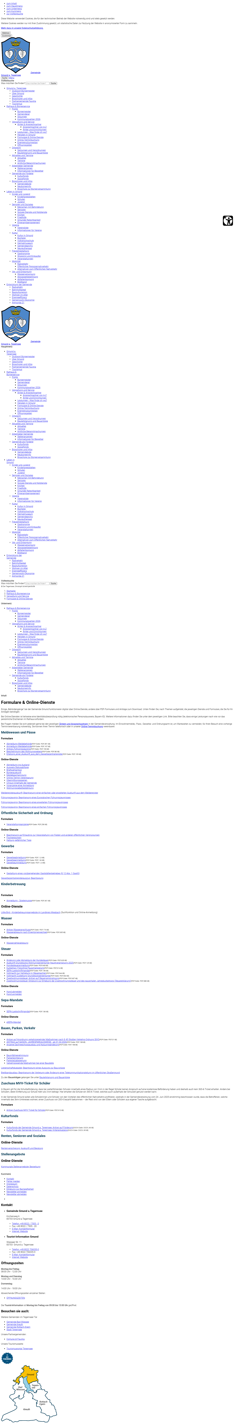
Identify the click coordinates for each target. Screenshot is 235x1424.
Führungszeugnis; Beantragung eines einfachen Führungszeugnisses (34, 807)
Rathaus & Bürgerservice (18, 106)
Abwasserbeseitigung (27, 276)
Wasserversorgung (26, 274)
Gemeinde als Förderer (22, 173)
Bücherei (21, 238)
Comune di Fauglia (16, 1339)
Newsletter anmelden (17, 1191)
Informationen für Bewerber (30, 171)
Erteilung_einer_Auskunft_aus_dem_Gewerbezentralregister (35, 754)
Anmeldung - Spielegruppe (19, 900)
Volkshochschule (25, 240)
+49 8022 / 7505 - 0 (25, 1223)
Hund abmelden (14, 991)
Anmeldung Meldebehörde (19, 746)
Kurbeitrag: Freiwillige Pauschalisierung (25, 968)
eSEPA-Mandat (14, 1022)
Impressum (12, 1184)
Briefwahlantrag (14, 770)
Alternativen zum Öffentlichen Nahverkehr (37, 269)
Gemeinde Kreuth (15, 1324)
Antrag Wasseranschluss (18, 929)
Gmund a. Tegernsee (16, 88)
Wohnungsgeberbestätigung (20, 788)
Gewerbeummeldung (16, 862)
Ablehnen (6, 33)
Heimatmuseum (25, 243)
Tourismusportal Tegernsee (20, 1348)
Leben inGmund (11, 461)
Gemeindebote (24, 184)
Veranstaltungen (25, 258)
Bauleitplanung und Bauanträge (32, 153)
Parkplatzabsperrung (17, 1060)
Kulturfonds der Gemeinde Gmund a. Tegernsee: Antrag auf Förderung (40, 1127)
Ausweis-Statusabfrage (18, 767)
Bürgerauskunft (14, 772)
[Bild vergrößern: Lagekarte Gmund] (117, 1394)
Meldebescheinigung (16, 775)
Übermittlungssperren (17, 780)
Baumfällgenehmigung (17, 1055)
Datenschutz (12, 1186)
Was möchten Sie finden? (13, 83)
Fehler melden (13, 1181)
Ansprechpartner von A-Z (35, 127)
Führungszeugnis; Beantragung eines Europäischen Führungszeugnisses (36, 797)
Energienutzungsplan (27, 142)
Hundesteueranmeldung (18, 965)
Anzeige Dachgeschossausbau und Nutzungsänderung (33, 1044)
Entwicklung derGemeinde (14, 556)
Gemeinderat (23, 114)
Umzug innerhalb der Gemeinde (22, 783)
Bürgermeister (24, 111)
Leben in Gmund (14, 191)
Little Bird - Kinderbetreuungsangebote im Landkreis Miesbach (30, 912)
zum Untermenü (14, 8)
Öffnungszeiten (24, 145)
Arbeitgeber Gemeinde (22, 165)
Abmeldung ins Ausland (18, 765)
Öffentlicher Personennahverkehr (33, 266)
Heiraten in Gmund (26, 134)
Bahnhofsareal (19, 289)
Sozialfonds (23, 178)
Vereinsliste (22, 227)
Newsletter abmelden (17, 1194)
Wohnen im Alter (20, 295)
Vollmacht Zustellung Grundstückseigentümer (28, 975)
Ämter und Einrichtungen (35, 129)
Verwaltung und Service (23, 122)
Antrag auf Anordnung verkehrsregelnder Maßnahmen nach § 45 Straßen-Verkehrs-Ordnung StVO (53, 1039)
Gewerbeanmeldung (16, 860)
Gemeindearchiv (25, 245)
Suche (53, 83)
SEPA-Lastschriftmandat (18, 970)
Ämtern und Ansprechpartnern (73, 724)
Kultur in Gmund (25, 235)
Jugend (21, 202)
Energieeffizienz (19, 297)
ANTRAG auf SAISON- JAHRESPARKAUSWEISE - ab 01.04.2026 (37, 1042)
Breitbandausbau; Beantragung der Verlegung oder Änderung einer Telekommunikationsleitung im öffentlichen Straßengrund (60, 1072)
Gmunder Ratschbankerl (29, 220)
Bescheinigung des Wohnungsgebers (24, 751)
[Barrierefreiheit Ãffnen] (228, 220)
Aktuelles (21, 158)
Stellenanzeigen (25, 168)
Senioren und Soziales (22, 204)
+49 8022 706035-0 (25, 1249)
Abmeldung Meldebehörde (19, 743)
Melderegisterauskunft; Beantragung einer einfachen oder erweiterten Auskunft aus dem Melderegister (49, 793)
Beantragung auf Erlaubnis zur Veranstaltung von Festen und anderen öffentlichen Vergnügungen (53, 835)
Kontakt (10, 1178)
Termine (21, 160)
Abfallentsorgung (25, 279)
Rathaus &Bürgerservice (13, 373)
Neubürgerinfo (24, 186)
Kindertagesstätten (26, 196)
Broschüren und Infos (22, 98)
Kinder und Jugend (21, 194)
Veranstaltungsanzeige (18, 824)
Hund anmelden (14, 994)
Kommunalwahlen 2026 (28, 119)
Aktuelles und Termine (22, 155)
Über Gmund (18, 93)
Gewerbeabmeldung (16, 857)
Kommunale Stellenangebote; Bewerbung (20, 1166)
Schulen (21, 199)
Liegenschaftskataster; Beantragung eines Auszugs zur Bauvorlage (33, 1068)
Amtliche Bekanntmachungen (31, 163)
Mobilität (16, 261)
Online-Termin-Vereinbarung (20, 777)
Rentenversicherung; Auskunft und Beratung (22, 1148)
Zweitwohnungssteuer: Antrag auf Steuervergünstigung (33, 978)
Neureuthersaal (24, 248)
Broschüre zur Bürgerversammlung (34, 189)
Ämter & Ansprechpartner (29, 124)
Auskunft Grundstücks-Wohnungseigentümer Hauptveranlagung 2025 (40, 963)
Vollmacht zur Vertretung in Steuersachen (26, 973)
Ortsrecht (16, 147)
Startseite (11, 591)
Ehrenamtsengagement (28, 222)
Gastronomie (23, 253)
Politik (15, 109)
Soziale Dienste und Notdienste (32, 212)
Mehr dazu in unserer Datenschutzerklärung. (22, 28)
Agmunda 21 (18, 302)
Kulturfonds (23, 176)
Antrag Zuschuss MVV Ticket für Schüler (26, 1110)
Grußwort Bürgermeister (23, 91)
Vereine (15, 225)
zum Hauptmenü (15, 6)
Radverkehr (22, 264)
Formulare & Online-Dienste (30, 137)
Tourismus (17, 103)
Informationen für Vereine (29, 230)
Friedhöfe (21, 217)
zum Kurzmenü (14, 11)
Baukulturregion (19, 292)
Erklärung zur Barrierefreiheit (20, 1189)
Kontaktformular (23, 1228)
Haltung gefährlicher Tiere (19, 840)
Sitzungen (22, 116)
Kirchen (21, 215)
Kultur (15, 233)
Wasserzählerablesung (17, 943)
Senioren (21, 209)
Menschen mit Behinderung (30, 207)
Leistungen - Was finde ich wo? (32, 132)
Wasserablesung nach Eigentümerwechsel (27, 932)
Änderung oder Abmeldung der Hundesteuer (27, 960)
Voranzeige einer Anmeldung (20, 785)
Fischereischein (14, 837)
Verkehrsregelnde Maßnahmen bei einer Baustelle (30, 1063)
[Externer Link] (117, 1358)
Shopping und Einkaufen (29, 256)
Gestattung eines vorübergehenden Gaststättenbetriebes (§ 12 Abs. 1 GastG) (43, 873)
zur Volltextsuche (15, 14)
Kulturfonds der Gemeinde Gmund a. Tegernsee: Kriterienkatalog (37, 1130)
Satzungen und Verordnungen (31, 150)
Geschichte (17, 96)
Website (20, 1231)
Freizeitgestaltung (20, 251)
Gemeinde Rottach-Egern (18, 1327)
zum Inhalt (12, 3)
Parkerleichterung (15, 1058)
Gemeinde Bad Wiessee (18, 1322)
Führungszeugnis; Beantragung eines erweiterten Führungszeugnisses (34, 802)
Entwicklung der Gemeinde (19, 284)
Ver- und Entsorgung (22, 271)
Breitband (22, 282)
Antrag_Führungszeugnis (18, 749)
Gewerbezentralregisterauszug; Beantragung (22, 878)
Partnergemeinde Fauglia (24, 101)
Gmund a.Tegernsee (11, 352)
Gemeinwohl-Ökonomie (23, 300)
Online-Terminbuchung (28, 140)
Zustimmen (6, 36)
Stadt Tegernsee (14, 1329)
